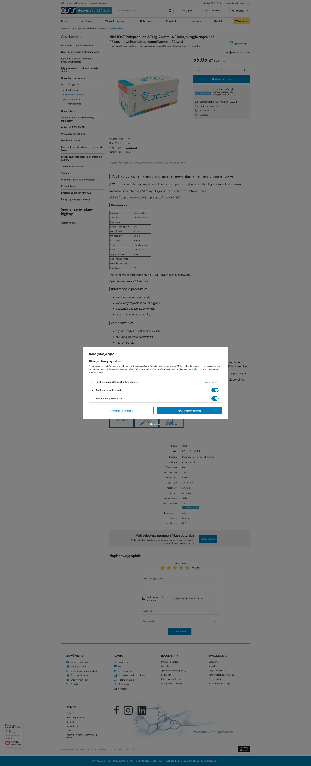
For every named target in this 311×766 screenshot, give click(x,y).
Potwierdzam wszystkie (189, 410)
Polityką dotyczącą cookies (163, 366)
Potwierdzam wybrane (121, 410)
